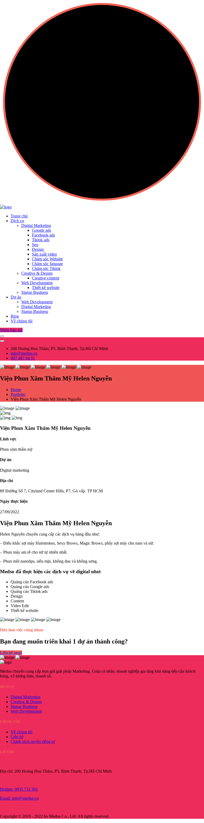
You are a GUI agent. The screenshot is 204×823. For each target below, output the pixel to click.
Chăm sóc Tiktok (46, 268)
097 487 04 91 (23, 358)
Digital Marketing (36, 225)
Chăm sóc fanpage (47, 263)
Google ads (41, 230)
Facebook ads (43, 235)
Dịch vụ (17, 220)
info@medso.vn (24, 353)
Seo (35, 244)
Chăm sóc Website (47, 259)
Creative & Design (37, 273)
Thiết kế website (46, 287)
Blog (15, 316)
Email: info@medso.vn (19, 798)
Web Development (37, 283)
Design (38, 249)
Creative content (45, 278)
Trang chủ (19, 216)
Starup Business (34, 292)
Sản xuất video (44, 254)
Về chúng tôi (21, 321)
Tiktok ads (40, 240)
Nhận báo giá (11, 330)
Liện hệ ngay (11, 652)
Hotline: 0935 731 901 (19, 789)
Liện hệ (17, 736)
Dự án (16, 297)
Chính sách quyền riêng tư (33, 741)
